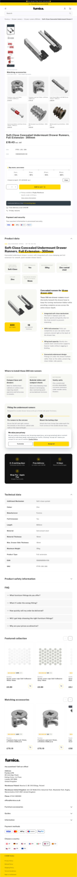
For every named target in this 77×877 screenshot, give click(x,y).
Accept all (51, 444)
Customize (20, 444)
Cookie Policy (33, 439)
